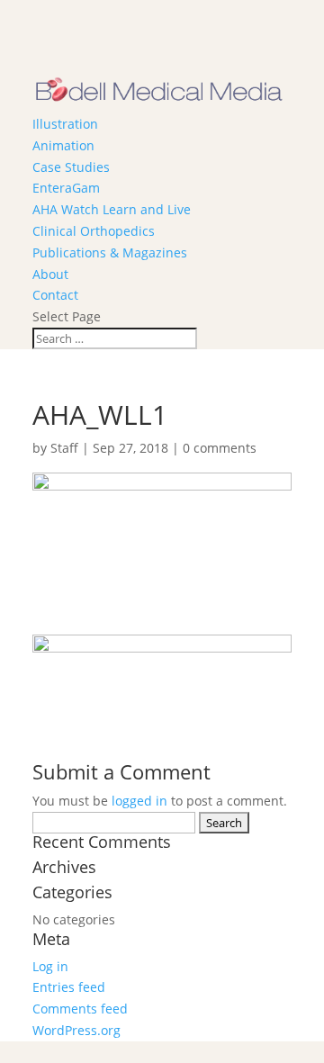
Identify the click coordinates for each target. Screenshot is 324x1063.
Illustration (65, 123)
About (50, 274)
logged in (139, 800)
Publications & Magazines (109, 252)
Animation (63, 145)
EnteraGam (66, 187)
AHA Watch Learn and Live (111, 209)
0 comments (219, 447)
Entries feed (68, 986)
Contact (55, 294)
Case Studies (71, 167)
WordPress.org (76, 1030)
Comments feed (80, 1008)
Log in (50, 966)
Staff (64, 447)
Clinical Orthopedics (93, 230)
